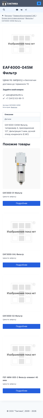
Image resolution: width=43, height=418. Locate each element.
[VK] (22, 10)
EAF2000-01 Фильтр (12, 193)
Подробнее (21, 203)
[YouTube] (17, 10)
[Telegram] (26, 10)
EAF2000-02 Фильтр (12, 316)
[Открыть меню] (39, 3)
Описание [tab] (9, 114)
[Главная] (2, 16)
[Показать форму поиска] (4, 10)
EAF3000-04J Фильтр (13, 254)
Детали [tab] (8, 119)
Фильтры (14, 107)
